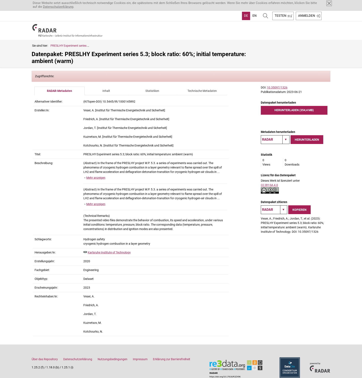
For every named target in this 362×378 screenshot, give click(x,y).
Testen (280, 16)
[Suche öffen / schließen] (265, 16)
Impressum (140, 359)
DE (246, 16)
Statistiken (152, 91)
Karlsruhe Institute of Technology (109, 252)
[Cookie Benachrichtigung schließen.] (329, 3)
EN (254, 16)
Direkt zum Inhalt (14, 3)
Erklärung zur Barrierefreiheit (171, 359)
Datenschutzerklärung (58, 7)
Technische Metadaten (202, 91)
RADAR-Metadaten (59, 91)
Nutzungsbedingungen (112, 359)
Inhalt (106, 91)
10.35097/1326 (277, 87)
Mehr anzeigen (95, 177)
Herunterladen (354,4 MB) (294, 110)
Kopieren (299, 209)
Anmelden (306, 16)
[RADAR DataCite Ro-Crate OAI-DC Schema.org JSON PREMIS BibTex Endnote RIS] (275, 139)
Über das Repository (45, 359)
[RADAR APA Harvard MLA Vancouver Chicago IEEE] (274, 209)
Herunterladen (307, 139)
